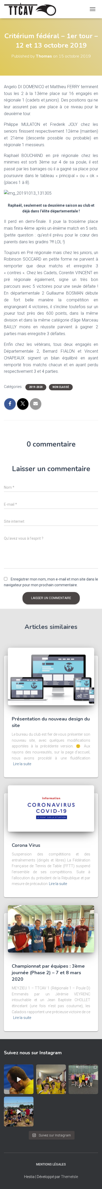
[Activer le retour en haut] (91, 1178)
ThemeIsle (69, 1177)
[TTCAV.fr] (32, 9)
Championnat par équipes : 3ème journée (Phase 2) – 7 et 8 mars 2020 (48, 972)
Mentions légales (51, 1164)
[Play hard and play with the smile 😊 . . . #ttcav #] (51, 1079)
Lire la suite (22, 764)
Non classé (61, 387)
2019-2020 (36, 387)
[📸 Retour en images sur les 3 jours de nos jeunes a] (83, 1079)
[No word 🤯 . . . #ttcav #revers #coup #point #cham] (18, 1079)
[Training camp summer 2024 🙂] (18, 1111)
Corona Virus (26, 845)
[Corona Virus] (51, 808)
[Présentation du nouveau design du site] (51, 676)
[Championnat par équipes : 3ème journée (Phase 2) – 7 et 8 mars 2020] (51, 928)
